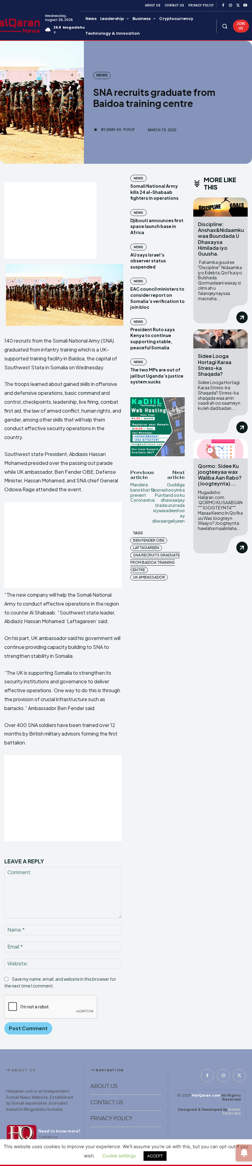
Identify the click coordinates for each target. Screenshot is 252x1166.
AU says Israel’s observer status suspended (148, 260)
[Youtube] (245, 5)
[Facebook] (223, 5)
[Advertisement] (50, 220)
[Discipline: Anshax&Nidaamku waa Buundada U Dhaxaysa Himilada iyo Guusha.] (220, 207)
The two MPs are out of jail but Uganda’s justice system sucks (156, 375)
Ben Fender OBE (148, 540)
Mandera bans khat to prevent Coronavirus (142, 492)
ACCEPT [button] (155, 1155)
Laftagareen (146, 547)
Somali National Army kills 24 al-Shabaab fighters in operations (154, 192)
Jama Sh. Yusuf (121, 130)
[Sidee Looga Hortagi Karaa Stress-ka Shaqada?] (220, 338)
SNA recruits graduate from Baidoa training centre (155, 562)
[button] (224, 26)
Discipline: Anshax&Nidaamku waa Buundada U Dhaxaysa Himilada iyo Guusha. (221, 239)
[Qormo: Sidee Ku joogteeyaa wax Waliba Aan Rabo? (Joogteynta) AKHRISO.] (220, 448)
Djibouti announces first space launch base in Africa (156, 226)
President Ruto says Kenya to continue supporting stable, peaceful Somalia (152, 338)
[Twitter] (238, 5)
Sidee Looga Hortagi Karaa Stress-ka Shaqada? (214, 365)
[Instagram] (230, 5)
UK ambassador (149, 577)
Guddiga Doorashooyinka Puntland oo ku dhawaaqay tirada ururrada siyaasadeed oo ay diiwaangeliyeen (168, 503)
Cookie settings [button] (119, 1156)
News (102, 75)
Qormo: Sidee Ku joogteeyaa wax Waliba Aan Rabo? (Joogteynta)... (220, 475)
